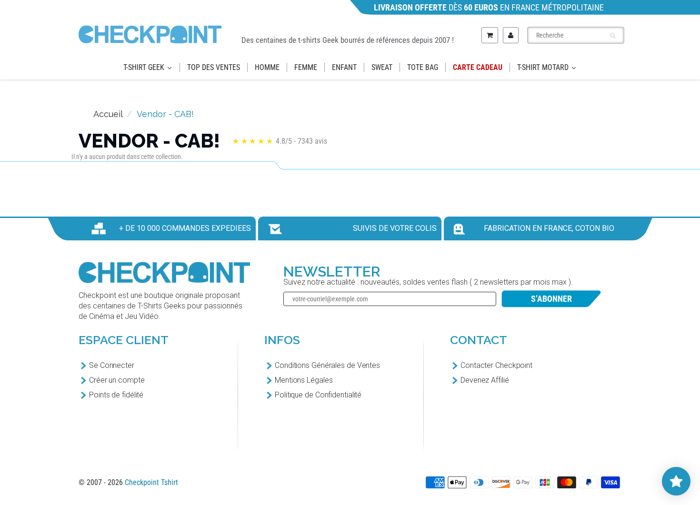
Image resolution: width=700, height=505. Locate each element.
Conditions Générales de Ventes (327, 365)
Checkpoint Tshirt (151, 482)
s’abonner (551, 299)
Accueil (108, 114)
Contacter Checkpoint (496, 365)
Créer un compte (117, 380)
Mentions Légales (303, 380)
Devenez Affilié (484, 380)
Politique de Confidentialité (318, 394)
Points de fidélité (116, 394)
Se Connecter (111, 365)
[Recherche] (613, 35)
